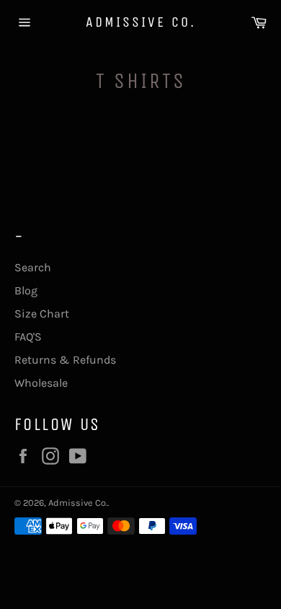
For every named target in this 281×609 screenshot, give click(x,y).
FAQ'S (28, 336)
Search (32, 267)
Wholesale (41, 383)
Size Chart (41, 313)
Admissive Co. (141, 22)
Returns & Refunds (65, 360)
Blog (25, 290)
